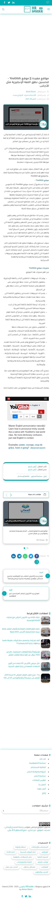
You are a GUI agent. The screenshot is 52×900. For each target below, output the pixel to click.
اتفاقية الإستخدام (23, 476)
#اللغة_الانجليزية (30, 95)
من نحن (42, 759)
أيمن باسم (32, 467)
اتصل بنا (42, 785)
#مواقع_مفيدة (18, 95)
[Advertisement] (26, 45)
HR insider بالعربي (26, 887)
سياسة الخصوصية (37, 763)
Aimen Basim (27, 890)
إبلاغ (45, 476)
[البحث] (3, 9)
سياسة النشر (40, 776)
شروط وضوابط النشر (36, 772)
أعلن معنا (41, 789)
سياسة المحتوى (36, 476)
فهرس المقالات (39, 781)
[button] (36, 556)
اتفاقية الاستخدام (38, 768)
